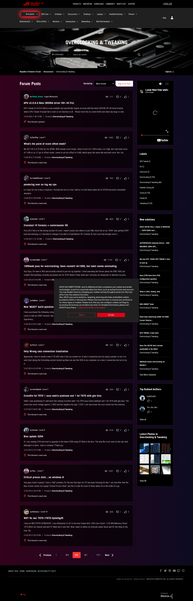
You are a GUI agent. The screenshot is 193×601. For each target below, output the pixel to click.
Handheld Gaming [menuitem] (115, 14)
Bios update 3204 (33, 436)
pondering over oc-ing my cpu (40, 184)
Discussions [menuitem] (72, 14)
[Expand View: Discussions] (79, 14)
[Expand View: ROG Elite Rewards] (112, 21)
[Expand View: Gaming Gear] (77, 21)
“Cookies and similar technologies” (91, 308)
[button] (144, 448)
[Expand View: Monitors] (61, 21)
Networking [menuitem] (86, 21)
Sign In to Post (124, 83)
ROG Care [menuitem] (44, 14)
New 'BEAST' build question (39, 306)
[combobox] (106, 54)
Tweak (142, 198)
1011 (98, 555)
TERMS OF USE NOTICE (124, 579)
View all (143, 419)
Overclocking (144, 177)
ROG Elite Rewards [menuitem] (103, 21)
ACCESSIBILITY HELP (47, 571)
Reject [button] (82, 315)
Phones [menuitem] (131, 14)
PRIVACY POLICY (139, 579)
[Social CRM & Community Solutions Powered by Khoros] (167, 595)
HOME (22, 571)
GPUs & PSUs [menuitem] (41, 21)
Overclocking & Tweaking (63, 117)
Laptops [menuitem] (100, 14)
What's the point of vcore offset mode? (45, 143)
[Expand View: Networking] (92, 21)
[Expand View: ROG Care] (50, 14)
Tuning (142, 193)
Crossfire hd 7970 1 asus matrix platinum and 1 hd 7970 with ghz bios (62, 395)
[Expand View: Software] (63, 14)
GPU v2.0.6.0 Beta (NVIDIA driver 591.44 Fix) (49, 102)
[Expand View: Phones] (136, 14)
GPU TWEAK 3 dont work (149, 333)
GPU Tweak (144, 161)
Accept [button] (111, 315)
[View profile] (26, 96)
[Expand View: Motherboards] (32, 21)
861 (85, 555)
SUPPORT (131, 4)
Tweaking (143, 203)
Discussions (48, 72)
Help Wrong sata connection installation (46, 351)
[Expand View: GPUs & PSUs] (48, 21)
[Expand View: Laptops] (105, 14)
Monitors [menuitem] (56, 21)
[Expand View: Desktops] (92, 14)
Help (164, 18)
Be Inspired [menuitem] (30, 14)
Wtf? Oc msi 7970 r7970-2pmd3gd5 (43, 518)
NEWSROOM (31, 571)
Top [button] (24, 595)
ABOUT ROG (13, 571)
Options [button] (168, 72)
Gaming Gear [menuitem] (70, 21)
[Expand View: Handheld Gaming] (124, 14)
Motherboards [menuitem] (25, 21)
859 (67, 555)
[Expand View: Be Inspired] (37, 14)
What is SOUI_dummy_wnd (150, 291)
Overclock (143, 172)
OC (141, 167)
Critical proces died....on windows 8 (44, 477)
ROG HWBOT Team (147, 304)
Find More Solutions (148, 374)
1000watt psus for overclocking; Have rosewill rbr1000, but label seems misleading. (70, 266)
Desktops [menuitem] (87, 14)
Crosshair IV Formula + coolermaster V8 (46, 225)
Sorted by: (88, 83)
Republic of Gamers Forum (30, 72)
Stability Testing (145, 188)
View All (143, 481)
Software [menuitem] (58, 14)
